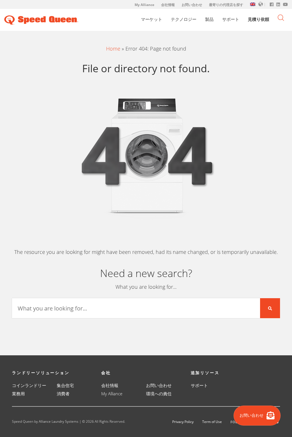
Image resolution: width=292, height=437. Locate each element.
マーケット (151, 19)
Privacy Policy (183, 421)
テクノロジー (183, 19)
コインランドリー (29, 385)
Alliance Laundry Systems (58, 421)
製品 (209, 19)
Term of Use (212, 421)
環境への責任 (159, 393)
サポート (230, 19)
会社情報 (168, 4)
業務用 (18, 393)
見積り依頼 (258, 19)
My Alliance (144, 4)
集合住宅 (65, 385)
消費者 (63, 393)
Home (113, 48)
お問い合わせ (192, 4)
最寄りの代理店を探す (226, 4)
